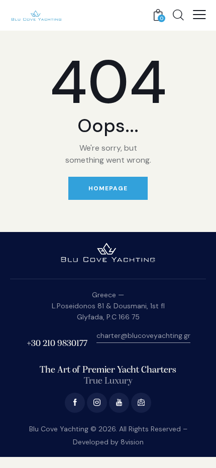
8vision (132, 441)
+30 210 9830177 (57, 343)
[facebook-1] (75, 403)
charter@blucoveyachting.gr (143, 335)
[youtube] (119, 403)
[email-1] (141, 403)
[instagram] (97, 403)
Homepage (108, 188)
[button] (199, 15)
